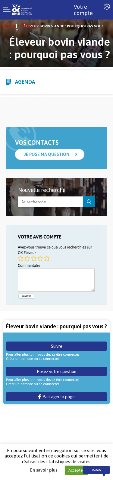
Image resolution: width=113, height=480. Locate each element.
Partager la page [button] (58, 396)
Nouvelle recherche (42, 190)
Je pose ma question (46, 154)
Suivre (56, 346)
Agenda (25, 82)
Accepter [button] (76, 470)
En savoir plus (43, 469)
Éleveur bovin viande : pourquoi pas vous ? (60, 28)
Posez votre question (56, 371)
